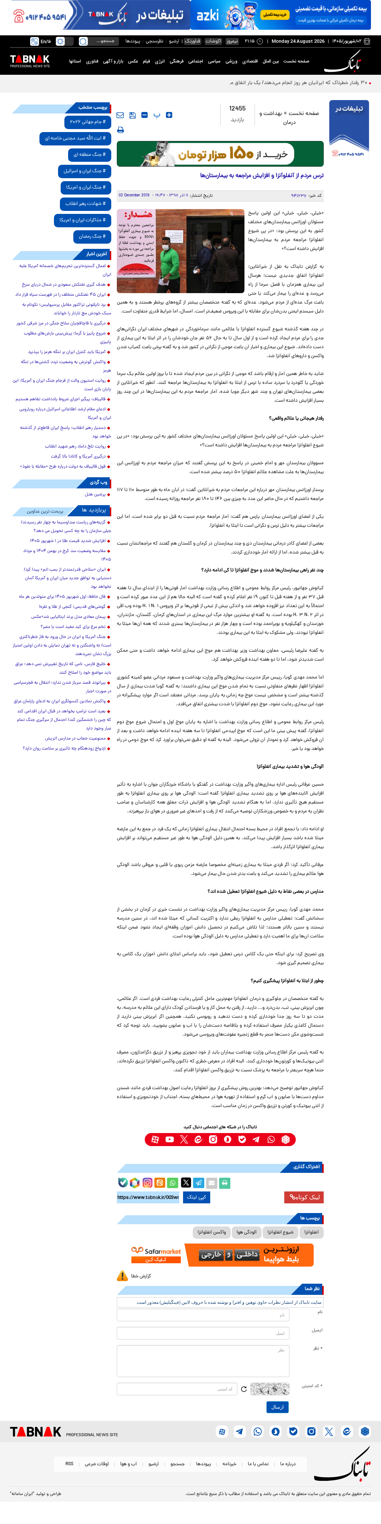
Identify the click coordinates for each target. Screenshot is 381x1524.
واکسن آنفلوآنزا (212, 1232)
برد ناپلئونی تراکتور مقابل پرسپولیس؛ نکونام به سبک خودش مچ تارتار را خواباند (66, 309)
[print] (120, 129)
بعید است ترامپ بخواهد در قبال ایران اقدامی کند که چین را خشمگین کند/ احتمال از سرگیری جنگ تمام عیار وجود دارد (64, 720)
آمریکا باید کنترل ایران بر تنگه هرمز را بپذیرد (67, 352)
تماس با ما (258, 1464)
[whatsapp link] (271, 1139)
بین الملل (271, 61)
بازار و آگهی (113, 61)
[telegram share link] (198, 1183)
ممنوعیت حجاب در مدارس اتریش (75, 738)
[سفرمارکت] (220, 1255)
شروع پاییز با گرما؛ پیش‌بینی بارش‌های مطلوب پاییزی (67, 338)
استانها (75, 61)
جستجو (177, 1464)
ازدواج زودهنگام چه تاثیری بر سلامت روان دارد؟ (64, 748)
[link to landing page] (344, 61)
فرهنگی (176, 61)
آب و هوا (128, 1464)
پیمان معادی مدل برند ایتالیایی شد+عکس (68, 617)
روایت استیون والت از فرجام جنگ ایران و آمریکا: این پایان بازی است (62, 385)
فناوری (92, 61)
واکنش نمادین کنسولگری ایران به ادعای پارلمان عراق (60, 701)
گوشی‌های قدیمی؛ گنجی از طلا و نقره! (72, 607)
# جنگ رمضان (92, 236)
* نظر (318, 1348)
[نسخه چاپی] (224, 1183)
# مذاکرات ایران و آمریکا (83, 220)
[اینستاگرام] (146, 1181)
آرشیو (174, 41)
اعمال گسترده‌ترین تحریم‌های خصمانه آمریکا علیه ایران (65, 270)
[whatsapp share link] (172, 1183)
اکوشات (213, 41)
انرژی (160, 61)
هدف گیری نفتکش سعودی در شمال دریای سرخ (64, 285)
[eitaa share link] (159, 1183)
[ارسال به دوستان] (211, 1183)
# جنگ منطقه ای (90, 154)
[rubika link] (285, 1139)
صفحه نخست (296, 61)
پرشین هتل (95, 494)
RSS (69, 1464)
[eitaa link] (198, 1139)
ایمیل (317, 1330)
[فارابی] (220, 154)
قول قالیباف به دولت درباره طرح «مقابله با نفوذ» (63, 466)
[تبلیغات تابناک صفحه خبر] (349, 130)
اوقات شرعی (97, 1464)
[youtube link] (169, 1139)
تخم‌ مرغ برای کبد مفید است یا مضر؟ (73, 627)
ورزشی (231, 61)
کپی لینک (196, 1197)
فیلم (146, 61)
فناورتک (192, 41)
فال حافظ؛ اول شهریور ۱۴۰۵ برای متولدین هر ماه (62, 597)
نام (320, 1312)
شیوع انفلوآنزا (281, 1232)
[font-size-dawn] (145, 115)
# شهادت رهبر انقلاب (85, 204)
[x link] (184, 1139)
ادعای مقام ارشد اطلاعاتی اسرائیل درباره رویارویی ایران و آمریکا (65, 413)
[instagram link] (213, 1139)
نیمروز (232, 41)
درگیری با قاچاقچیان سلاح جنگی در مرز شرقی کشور (61, 323)
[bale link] (242, 1139)
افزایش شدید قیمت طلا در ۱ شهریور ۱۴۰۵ (68, 541)
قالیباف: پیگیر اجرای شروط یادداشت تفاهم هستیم (61, 399)
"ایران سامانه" (22, 1494)
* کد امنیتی (312, 1386)
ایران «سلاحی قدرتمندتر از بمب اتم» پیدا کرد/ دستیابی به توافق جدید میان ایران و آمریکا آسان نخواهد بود (67, 578)
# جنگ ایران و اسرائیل (85, 171)
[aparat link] (155, 1139)
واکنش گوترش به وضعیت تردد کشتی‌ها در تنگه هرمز (66, 366)
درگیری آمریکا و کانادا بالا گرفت (78, 456)
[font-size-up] (169, 115)
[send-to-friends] (120, 115)
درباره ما (288, 1464)
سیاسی (214, 61)
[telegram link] (256, 1139)
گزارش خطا (141, 1276)
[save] (133, 115)
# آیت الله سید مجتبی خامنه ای (75, 138)
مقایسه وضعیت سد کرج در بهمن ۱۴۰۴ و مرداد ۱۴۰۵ (67, 555)
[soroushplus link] (227, 1139)
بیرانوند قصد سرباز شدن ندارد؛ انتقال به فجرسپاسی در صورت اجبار (62, 687)
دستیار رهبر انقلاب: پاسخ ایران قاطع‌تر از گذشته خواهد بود (65, 432)
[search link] (83, 41)
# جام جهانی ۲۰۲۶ (88, 122)
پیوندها (132, 41)
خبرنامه (229, 1464)
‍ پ (155, 115)
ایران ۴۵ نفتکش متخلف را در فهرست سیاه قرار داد (60, 295)
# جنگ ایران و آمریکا (86, 187)
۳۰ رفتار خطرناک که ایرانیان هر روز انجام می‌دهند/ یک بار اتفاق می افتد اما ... (285, 83)
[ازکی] (280, 15)
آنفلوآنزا (311, 1232)
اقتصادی (250, 61)
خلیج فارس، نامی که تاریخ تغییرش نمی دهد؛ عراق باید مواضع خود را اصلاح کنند (63, 668)
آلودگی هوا (247, 1232)
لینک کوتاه (307, 1197)
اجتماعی (195, 61)
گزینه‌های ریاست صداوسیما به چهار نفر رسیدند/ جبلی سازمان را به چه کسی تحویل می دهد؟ (66, 527)
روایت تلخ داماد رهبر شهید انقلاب (75, 446)
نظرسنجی (154, 41)
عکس (133, 61)
